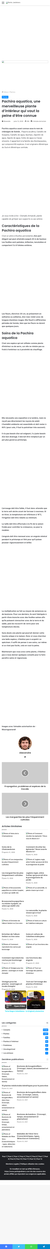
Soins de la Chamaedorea (8, 848)
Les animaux (8, 1053)
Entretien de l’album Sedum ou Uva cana (11, 935)
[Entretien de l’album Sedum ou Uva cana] (13, 925)
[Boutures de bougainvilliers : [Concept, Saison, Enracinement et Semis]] (8, 1074)
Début (5, 92)
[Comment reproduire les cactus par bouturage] (13, 949)
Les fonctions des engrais (34, 959)
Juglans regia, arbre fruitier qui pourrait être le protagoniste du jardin (36, 876)
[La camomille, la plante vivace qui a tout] (37, 897)
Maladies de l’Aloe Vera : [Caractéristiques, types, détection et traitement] (28, 1136)
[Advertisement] (25, 34)
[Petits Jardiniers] (13, 3)
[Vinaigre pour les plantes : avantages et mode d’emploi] (13, 973)
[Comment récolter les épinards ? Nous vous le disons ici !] (37, 838)
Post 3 (16, 1156)
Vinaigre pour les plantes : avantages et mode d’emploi (12, 983)
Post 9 (12, 1159)
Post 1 (4, 1156)
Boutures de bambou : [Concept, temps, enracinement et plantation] (31, 1116)
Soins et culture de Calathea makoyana (35, 935)
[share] (22, 992)
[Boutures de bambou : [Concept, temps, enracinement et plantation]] (8, 1122)
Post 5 (28, 1156)
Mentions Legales (12, 1164)
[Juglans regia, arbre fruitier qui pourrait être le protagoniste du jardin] (37, 864)
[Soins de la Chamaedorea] (13, 838)
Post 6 (34, 1156)
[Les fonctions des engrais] (37, 949)
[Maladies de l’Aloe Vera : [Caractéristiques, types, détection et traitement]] (8, 1140)
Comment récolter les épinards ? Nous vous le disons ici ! (36, 849)
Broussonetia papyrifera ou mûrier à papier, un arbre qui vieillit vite (13, 903)
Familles (6, 1037)
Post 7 (40, 1156)
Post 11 (26, 1159)
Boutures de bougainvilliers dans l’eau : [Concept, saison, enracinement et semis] (31, 1094)
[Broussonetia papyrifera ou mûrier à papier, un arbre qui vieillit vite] (13, 893)
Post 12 (32, 1159)
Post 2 (10, 1156)
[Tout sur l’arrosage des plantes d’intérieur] (37, 973)
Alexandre (7, 121)
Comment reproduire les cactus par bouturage (13, 959)
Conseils (6, 1030)
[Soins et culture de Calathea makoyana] (37, 925)
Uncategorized (9, 1049)
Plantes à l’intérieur (10, 1041)
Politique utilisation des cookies (32, 1164)
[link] (8, 994)
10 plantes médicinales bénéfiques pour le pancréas (25, 1085)
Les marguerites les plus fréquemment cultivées (12, 874)
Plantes (12, 92)
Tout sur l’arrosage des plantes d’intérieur (36, 982)
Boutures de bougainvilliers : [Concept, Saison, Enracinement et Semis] (32, 1068)
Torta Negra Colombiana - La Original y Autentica (15, 993)
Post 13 (39, 1159)
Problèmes (7, 1045)
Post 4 (22, 1156)
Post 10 (19, 1159)
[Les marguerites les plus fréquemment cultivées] (13, 864)
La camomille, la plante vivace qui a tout (36, 911)
